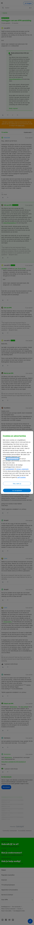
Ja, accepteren (17, 490)
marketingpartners (12, 459)
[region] (17, 462)
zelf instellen (21, 477)
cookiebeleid (10, 469)
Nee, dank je (17, 483)
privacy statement (22, 469)
